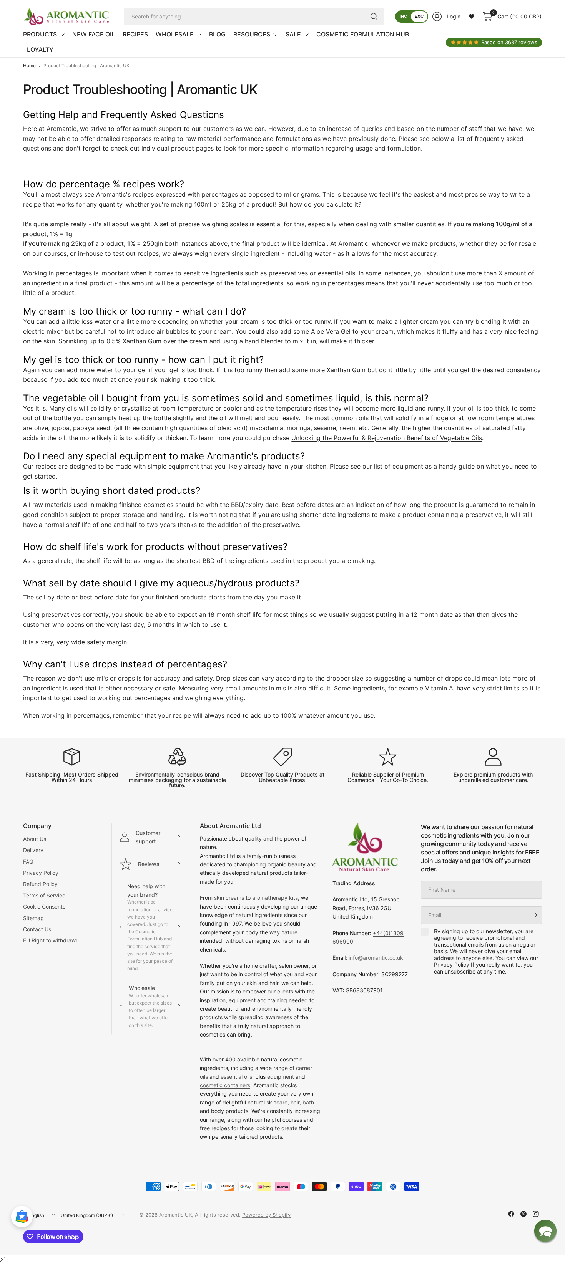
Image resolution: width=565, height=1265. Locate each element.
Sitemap (33, 918)
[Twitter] (523, 1214)
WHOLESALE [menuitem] (175, 34)
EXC (419, 16)
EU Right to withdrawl (50, 940)
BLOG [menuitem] (217, 34)
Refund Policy (40, 884)
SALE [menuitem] (293, 34)
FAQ (28, 861)
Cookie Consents (44, 906)
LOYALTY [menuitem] (40, 49)
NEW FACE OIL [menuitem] (93, 34)
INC (403, 16)
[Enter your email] (534, 915)
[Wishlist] (472, 16)
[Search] (374, 16)
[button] (545, 1231)
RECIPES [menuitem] (135, 34)
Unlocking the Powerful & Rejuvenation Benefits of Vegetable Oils (386, 438)
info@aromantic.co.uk (376, 957)
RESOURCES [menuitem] (251, 34)
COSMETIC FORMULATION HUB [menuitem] (362, 34)
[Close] (2, 1260)
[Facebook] (511, 1214)
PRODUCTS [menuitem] (40, 34)
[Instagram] (536, 1214)
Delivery (33, 850)
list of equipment (398, 466)
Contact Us (37, 929)
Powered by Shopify (266, 1215)
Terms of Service (44, 895)
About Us (34, 839)
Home (29, 65)
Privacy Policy (40, 872)
